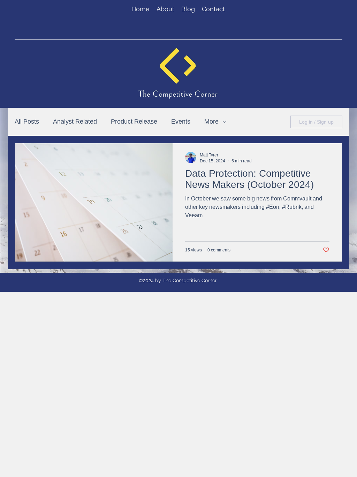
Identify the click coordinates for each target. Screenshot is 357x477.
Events (180, 121)
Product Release (134, 121)
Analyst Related (75, 121)
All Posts (27, 121)
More (211, 121)
